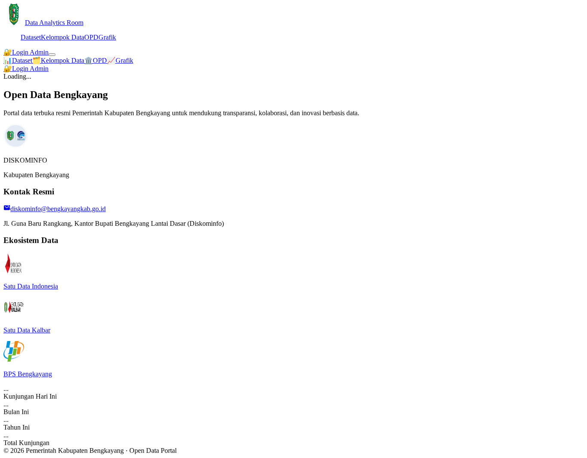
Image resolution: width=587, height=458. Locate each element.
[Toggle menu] (52, 54)
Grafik (107, 37)
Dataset (31, 37)
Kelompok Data (62, 37)
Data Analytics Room (54, 22)
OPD (91, 37)
